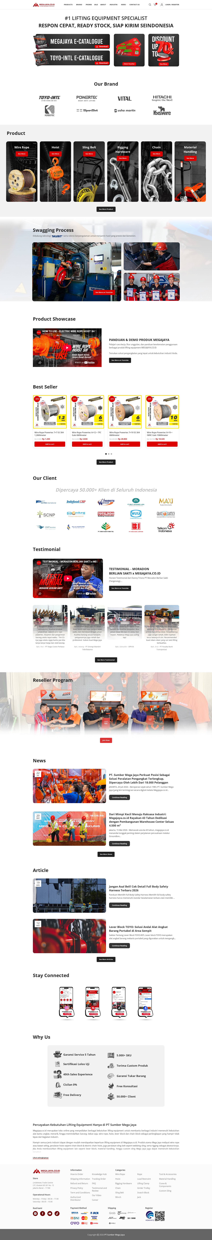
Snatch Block (143, 1192)
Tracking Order (99, 1179)
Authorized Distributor (75, 1198)
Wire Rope (120, 1174)
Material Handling (167, 1179)
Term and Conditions (80, 1192)
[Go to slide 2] (108, 454)
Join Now (106, 740)
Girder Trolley (143, 1188)
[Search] (150, 4)
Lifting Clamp (143, 1183)
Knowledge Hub (99, 1174)
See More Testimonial (106, 660)
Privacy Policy (76, 1188)
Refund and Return (79, 1183)
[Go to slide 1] (106, 454)
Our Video (96, 1195)
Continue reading (119, 797)
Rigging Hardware (123, 1183)
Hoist (117, 1179)
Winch (118, 1197)
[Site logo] (44, 4)
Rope (139, 1174)
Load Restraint (144, 1179)
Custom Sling (165, 1190)
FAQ (94, 1183)
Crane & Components (165, 1184)
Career (95, 1200)
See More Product (106, 209)
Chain (118, 1188)
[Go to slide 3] (111, 454)
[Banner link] (21, 171)
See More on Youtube (120, 360)
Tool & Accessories (168, 1174)
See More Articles (106, 959)
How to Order (76, 1174)
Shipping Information (80, 1179)
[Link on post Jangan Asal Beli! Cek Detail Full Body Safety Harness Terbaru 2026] (69, 895)
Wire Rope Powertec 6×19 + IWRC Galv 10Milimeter (159, 434)
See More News (106, 854)
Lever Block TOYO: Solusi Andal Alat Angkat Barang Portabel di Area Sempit (138, 928)
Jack (139, 1197)
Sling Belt (119, 1192)
